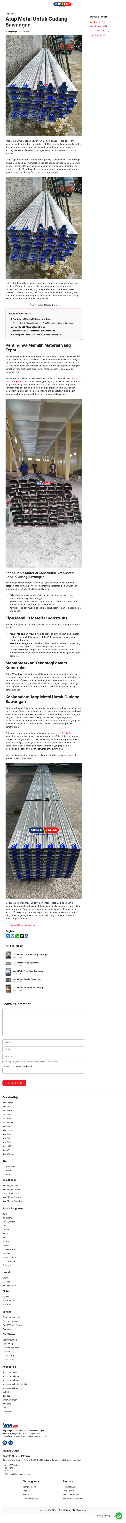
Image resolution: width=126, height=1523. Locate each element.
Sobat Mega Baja (98, 30)
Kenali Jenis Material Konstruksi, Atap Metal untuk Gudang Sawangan (44, 323)
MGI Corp (65, 1510)
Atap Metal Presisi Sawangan (27, 979)
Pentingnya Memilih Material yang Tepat (32, 319)
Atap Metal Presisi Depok (62, 733)
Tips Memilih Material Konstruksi (29, 327)
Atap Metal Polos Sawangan (22, 925)
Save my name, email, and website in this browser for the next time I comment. (32, 1062)
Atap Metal (10, 14)
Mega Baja (81, 1510)
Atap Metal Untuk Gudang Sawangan (30, 954)
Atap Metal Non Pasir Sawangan (28, 971)
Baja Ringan (96, 26)
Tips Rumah (96, 35)
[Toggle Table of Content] (76, 314)
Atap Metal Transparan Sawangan (29, 987)
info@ (5, 1474)
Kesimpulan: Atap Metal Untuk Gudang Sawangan (37, 334)
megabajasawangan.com (19, 1474)
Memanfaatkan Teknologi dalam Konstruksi (34, 330)
